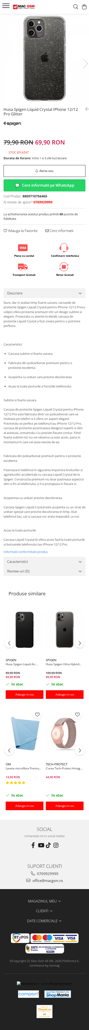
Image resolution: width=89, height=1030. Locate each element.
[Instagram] (56, 845)
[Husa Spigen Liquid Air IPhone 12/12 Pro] (24, 629)
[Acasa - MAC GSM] (30, 7)
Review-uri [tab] (18, 571)
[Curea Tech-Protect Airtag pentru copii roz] (65, 734)
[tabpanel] (44, 58)
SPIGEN (11, 660)
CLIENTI (42, 910)
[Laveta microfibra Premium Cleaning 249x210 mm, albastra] (24, 734)
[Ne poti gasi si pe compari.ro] (28, 994)
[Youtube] (41, 845)
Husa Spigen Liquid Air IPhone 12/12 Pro (20, 664)
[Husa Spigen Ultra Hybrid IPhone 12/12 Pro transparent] (65, 629)
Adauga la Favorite (22, 230)
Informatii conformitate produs (26, 552)
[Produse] (6, 7)
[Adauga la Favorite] (37, 714)
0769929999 (47, 873)
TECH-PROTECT (56, 764)
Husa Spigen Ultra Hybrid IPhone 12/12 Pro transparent (62, 664)
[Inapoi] (85, 109)
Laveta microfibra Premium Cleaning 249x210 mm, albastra (24, 768)
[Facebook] (33, 845)
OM (8, 764)
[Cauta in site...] (75, 7)
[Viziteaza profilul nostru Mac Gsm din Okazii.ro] (45, 1011)
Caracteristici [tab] (17, 561)
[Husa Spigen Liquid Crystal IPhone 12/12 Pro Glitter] (44, 58)
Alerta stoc (46, 171)
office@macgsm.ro (47, 880)
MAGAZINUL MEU (43, 901)
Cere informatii (61, 230)
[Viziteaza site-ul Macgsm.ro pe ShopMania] (57, 994)
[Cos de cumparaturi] (84, 7)
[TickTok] (48, 845)
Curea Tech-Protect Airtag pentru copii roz (63, 768)
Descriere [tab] (15, 293)
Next (85, 63)
